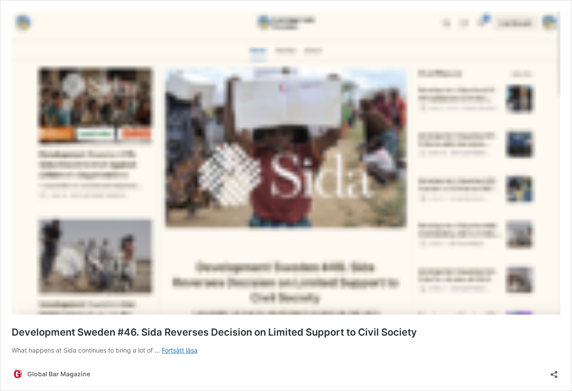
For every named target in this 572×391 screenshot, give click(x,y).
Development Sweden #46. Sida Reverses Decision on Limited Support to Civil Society (214, 332)
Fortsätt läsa (180, 350)
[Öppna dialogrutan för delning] (554, 372)
